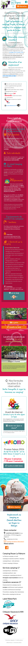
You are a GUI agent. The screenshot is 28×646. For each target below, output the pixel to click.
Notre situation (15, 507)
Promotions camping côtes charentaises (13, 592)
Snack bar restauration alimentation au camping (13, 578)
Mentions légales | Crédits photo (14, 640)
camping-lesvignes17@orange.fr (15, 541)
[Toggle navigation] (13, 6)
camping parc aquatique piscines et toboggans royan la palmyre (12, 575)
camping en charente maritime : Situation (13, 558)
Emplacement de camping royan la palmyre (12, 585)
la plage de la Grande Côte (16, 52)
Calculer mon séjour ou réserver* (15, 426)
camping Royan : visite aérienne (11, 561)
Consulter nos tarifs (15, 327)
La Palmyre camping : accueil (10, 556)
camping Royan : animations (10, 570)
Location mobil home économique (12, 589)
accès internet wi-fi (11, 105)
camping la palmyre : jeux (9, 573)
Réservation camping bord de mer (12, 594)
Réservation (23, 6)
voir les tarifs (15, 293)
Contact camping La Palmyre (10, 563)
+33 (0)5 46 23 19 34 (11, 539)
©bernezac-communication (14, 642)
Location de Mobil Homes (15, 465)
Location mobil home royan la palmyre (13, 587)
